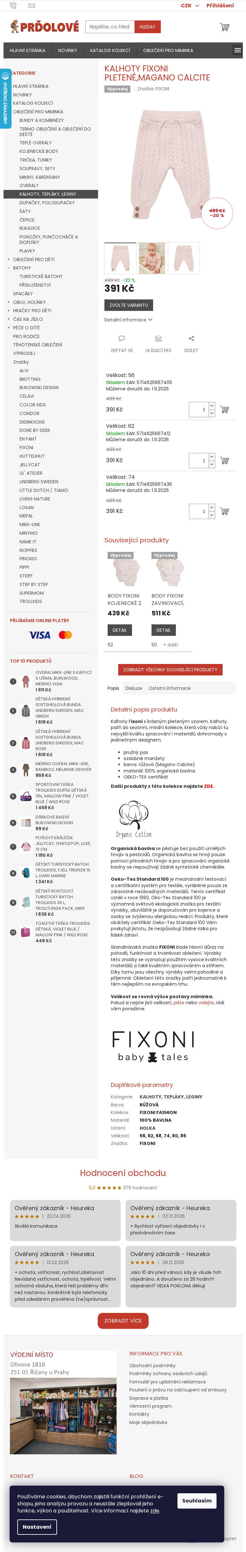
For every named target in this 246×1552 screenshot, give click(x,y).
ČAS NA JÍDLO (28, 319)
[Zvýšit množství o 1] (212, 406)
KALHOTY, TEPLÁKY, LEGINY (48, 194)
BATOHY (22, 268)
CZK (187, 5)
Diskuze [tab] (134, 688)
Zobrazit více (123, 1320)
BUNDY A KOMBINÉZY (42, 120)
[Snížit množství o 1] (212, 413)
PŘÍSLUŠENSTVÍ (35, 285)
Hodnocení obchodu (123, 1173)
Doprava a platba (148, 1398)
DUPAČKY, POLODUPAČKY (47, 203)
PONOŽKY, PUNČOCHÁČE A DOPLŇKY (49, 239)
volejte (206, 1002)
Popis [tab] (113, 688)
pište (179, 1002)
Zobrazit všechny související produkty (170, 670)
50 (154, 645)
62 (110, 645)
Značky (21, 362)
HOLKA (147, 1128)
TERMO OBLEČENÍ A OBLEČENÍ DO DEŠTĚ (55, 132)
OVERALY (29, 185)
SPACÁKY (23, 293)
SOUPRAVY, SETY (37, 168)
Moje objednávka (148, 1422)
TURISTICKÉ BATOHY (41, 276)
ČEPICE (27, 220)
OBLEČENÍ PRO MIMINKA (38, 112)
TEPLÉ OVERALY (36, 142)
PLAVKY (27, 251)
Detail (120, 630)
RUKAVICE (30, 228)
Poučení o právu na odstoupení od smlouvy (178, 1390)
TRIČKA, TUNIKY (36, 160)
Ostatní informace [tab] (170, 688)
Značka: (153, 89)
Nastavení (37, 1527)
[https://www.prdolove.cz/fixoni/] (153, 1046)
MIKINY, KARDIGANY (40, 177)
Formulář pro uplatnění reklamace (167, 1382)
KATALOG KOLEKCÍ (33, 103)
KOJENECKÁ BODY (39, 151)
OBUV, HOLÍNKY (29, 302)
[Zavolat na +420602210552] (19, 5)
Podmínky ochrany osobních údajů (168, 1373)
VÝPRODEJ (24, 353)
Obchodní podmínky (152, 1365)
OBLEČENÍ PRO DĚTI (33, 259)
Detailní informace (125, 320)
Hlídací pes (158, 350)
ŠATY (25, 211)
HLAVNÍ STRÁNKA (30, 86)
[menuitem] (28, 50)
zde (154, 1510)
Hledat (148, 27)
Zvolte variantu (129, 305)
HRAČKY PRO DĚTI (32, 310)
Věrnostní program (150, 1406)
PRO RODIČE (26, 336)
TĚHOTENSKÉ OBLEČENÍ (37, 345)
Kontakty (139, 1414)
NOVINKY (22, 95)
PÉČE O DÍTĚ (26, 328)
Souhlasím (197, 1500)
